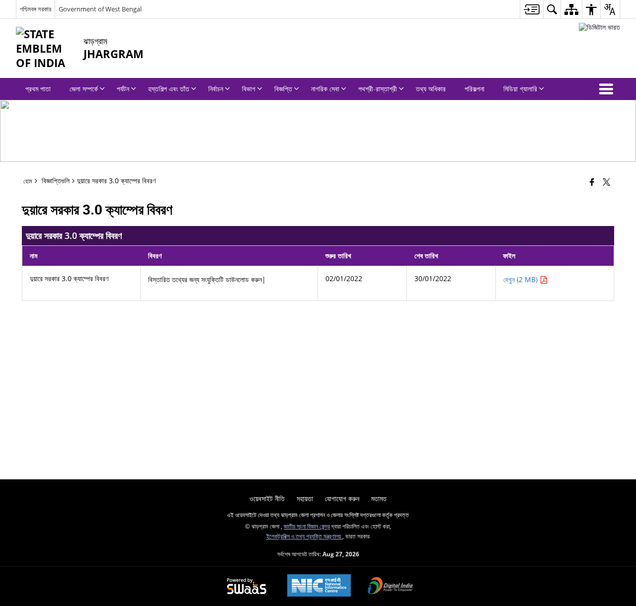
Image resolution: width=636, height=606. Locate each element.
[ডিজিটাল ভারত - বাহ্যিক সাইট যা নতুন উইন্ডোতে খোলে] (599, 27)
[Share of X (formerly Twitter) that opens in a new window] (606, 182)
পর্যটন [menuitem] (123, 88)
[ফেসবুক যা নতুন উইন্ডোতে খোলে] (592, 182)
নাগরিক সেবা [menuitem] (325, 88)
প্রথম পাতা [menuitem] (38, 88)
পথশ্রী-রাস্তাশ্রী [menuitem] (377, 88)
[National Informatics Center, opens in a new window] (319, 586)
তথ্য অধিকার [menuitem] (431, 88)
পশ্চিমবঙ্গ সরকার (35, 8)
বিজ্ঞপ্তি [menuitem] (283, 88)
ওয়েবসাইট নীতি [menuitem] (267, 498)
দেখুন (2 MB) (521, 279)
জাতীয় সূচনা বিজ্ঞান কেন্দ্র (307, 526)
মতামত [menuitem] (379, 498)
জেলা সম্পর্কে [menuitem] (84, 88)
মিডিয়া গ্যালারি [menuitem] (520, 88)
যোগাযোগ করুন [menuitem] (342, 498)
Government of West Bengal (100, 8)
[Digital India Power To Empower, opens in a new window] (390, 586)
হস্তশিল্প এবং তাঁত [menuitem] (168, 88)
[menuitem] (531, 9)
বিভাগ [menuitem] (248, 88)
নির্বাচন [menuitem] (215, 88)
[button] (608, 88)
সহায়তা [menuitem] (305, 498)
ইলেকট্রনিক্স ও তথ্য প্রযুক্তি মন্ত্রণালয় (304, 536)
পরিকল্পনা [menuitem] (474, 88)
